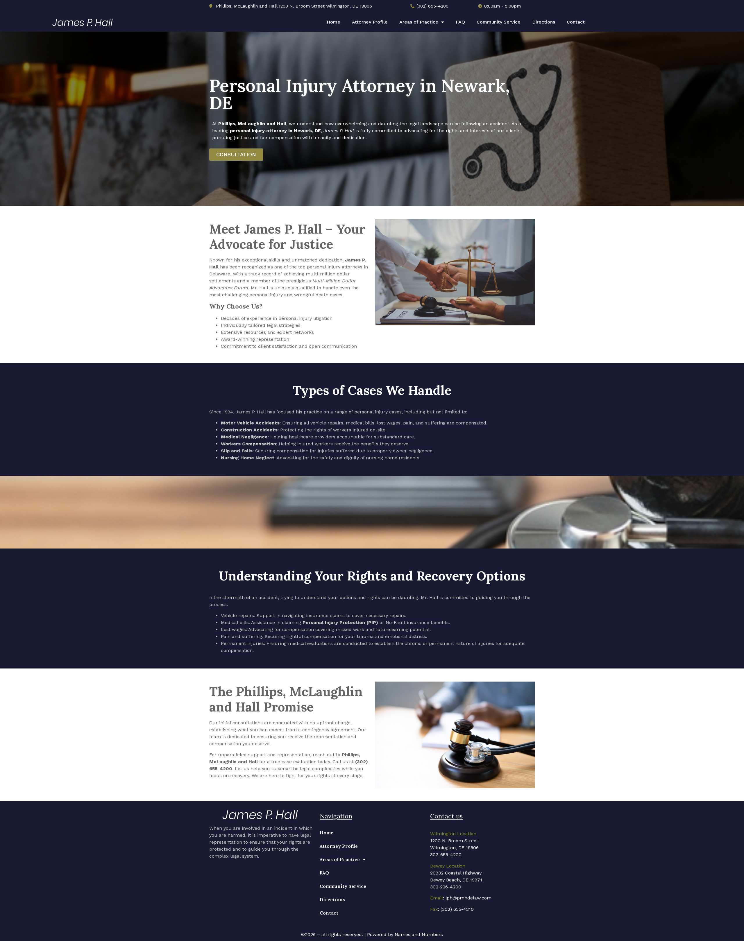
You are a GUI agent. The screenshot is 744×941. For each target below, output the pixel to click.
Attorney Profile (370, 22)
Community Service (499, 22)
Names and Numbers (419, 934)
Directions (543, 22)
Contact (576, 22)
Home (333, 22)
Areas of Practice (418, 22)
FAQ (460, 22)
